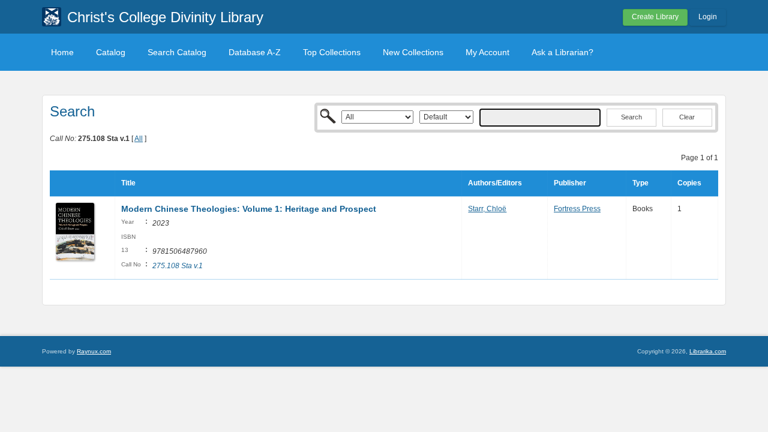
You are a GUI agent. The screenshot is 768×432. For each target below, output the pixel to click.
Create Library (655, 17)
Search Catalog (177, 52)
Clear (687, 117)
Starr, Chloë (487, 209)
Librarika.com (707, 351)
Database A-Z (255, 52)
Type (640, 183)
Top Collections (332, 52)
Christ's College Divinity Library (165, 17)
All (138, 138)
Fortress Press (577, 209)
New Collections (413, 52)
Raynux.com (94, 351)
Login (707, 17)
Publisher (570, 183)
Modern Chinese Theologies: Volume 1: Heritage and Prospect (248, 209)
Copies (689, 183)
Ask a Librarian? (562, 52)
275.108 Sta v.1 (177, 266)
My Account (487, 52)
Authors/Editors (495, 183)
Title (128, 183)
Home (62, 52)
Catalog (110, 52)
